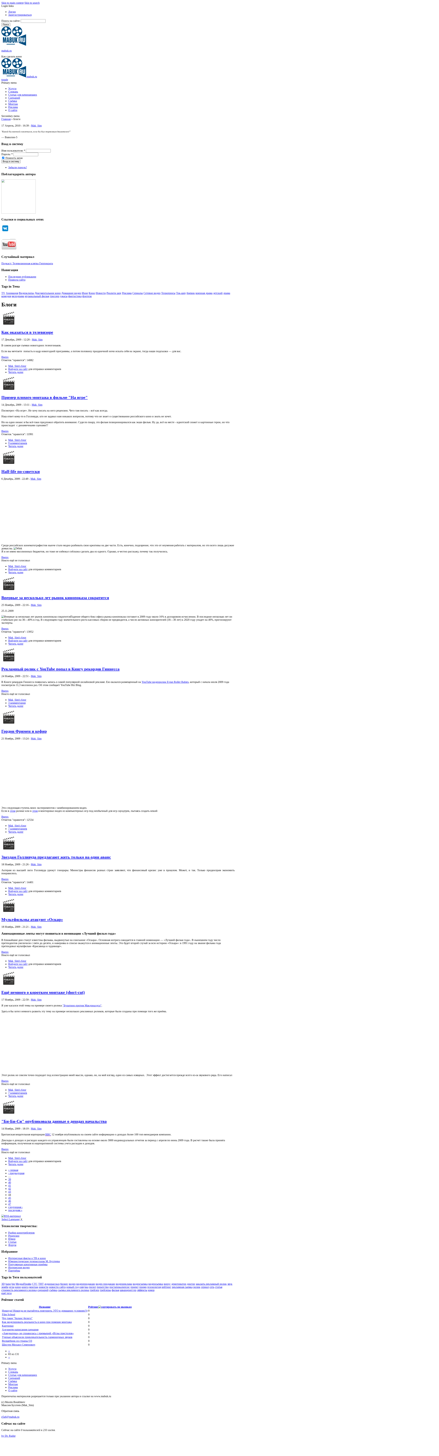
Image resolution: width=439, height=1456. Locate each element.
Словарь (13, 91)
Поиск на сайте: (11, 20)
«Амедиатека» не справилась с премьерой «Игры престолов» (38, 1333)
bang (8, 1283)
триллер (54, 296)
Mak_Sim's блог (17, 366)
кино (18, 1287)
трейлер (94, 1290)
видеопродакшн (85, 1283)
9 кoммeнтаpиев (17, 443)
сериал (205, 1287)
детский (218, 293)
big (13, 1283)
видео (72, 1283)
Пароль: (7, 154)
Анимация (12, 293)
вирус (167, 1283)
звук (229, 1283)
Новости (101, 293)
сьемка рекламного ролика (73, 1290)
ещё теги (6, 1293)
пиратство (103, 1287)
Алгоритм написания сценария (20, 1329)
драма (226, 293)
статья (218, 1287)
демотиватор (178, 1283)
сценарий (43, 1290)
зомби (4, 1287)
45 (9, 1197)
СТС (35, 1283)
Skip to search (32, 2)
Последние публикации (22, 276)
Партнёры (14, 1270)
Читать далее (15, 372)
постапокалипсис (119, 1287)
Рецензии (13, 1235)
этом (12, 810)
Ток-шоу (181, 293)
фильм (115, 1290)
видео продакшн (105, 1283)
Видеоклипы (26, 293)
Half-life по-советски (20, 471)
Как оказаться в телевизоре (27, 332)
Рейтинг (93, 1306)
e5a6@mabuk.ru (10, 1416)
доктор (191, 1283)
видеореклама (124, 1283)
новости (43, 1287)
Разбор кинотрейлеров (21, 1232)
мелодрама (18, 296)
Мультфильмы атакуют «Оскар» (32, 919)
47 (9, 1204)
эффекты (142, 1290)
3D (3, 1283)
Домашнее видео (71, 293)
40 (9, 1182)
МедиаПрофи (23, 1283)
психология (154, 1287)
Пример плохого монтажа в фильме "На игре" (44, 397)
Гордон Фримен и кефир (24, 731)
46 (9, 1201)
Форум (12, 1245)
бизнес (64, 1283)
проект (134, 1287)
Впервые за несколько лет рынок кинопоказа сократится (55, 597)
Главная (6, 119)
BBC (48, 1134)
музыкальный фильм (37, 296)
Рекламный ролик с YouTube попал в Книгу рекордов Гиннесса (60, 669)
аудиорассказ (52, 1283)
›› (9, 1357)
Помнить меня (13, 158)
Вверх (5, 357)
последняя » (15, 1210)
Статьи (12, 1241)
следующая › (15, 1207)
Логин (12, 11)
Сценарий (14, 97)
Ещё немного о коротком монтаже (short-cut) (43, 992)
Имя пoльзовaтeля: (13, 150)
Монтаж (13, 104)
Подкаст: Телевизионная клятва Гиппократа (27, 263)
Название (45, 1306)
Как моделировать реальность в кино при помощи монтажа (37, 1322)
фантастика (75, 296)
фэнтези (87, 296)
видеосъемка (140, 1283)
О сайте (12, 110)
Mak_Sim (36, 125)
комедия (6, 296)
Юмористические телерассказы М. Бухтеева (34, 1261)
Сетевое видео (152, 293)
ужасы (64, 296)
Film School (8, 1314)
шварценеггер (128, 1290)
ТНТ (41, 1283)
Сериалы (137, 293)
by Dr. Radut (8, 1435)
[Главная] (13, 44)
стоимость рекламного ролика (19, 1290)
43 (9, 1191)
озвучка (83, 1287)
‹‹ (9, 1351)
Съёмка (12, 100)
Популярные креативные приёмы (28, 1264)
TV (3, 293)
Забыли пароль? (17, 167)
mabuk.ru (6, 50)
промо (143, 1287)
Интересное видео (19, 1267)
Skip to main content (12, 2)
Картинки (8, 1325)
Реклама (13, 107)
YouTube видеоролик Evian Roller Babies (165, 682)
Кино (92, 293)
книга (25, 1287)
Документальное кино (48, 293)
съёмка (53, 1290)
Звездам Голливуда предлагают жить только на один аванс (56, 857)
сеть (212, 1287)
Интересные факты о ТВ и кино (27, 1258)
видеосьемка (155, 1283)
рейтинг (166, 1287)
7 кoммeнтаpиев (17, 828)
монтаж (33, 1287)
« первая (13, 1170)
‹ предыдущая (16, 1173)
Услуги (12, 88)
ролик (196, 1287)
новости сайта (57, 1287)
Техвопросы (168, 293)
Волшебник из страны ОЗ (17, 1340)
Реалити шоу (113, 293)
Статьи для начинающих (22, 94)
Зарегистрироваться (20, 14)
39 (9, 1179)
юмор (151, 1290)
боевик (191, 293)
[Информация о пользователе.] (8, 325)
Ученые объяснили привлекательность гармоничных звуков (37, 1337)
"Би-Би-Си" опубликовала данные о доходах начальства (54, 1121)
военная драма (203, 293)
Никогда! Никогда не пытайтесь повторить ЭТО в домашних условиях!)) (44, 1310)
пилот (92, 1287)
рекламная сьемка (182, 1287)
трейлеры (105, 1290)
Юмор (11, 1238)
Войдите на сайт (18, 369)
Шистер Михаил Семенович (18, 1344)
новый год (72, 1287)
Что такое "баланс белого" (17, 1318)
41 (9, 1185)
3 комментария (17, 702)
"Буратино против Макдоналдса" (82, 1005)
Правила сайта (16, 279)
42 (9, 1188)
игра (11, 1287)
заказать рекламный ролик (211, 1283)
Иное (85, 293)
